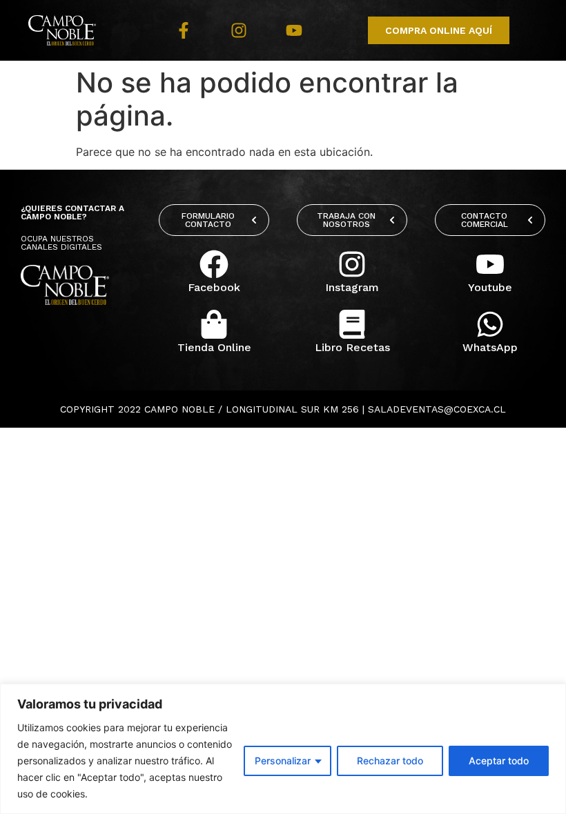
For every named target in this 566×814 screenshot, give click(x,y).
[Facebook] (213, 264)
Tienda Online (214, 347)
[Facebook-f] (183, 30)
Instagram (352, 287)
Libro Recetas (352, 347)
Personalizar (283, 760)
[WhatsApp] (490, 324)
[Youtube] (294, 30)
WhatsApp (490, 347)
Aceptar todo (499, 760)
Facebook (214, 287)
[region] (283, 749)
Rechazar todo (390, 760)
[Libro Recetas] (352, 324)
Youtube (490, 287)
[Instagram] (238, 30)
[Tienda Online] (213, 324)
